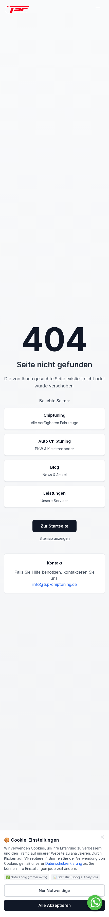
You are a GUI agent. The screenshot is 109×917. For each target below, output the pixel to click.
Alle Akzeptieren (54, 905)
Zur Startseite (54, 526)
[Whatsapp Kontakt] (94, 902)
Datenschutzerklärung (63, 863)
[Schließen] (102, 837)
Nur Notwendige (54, 890)
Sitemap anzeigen (55, 538)
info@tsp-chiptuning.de (54, 584)
